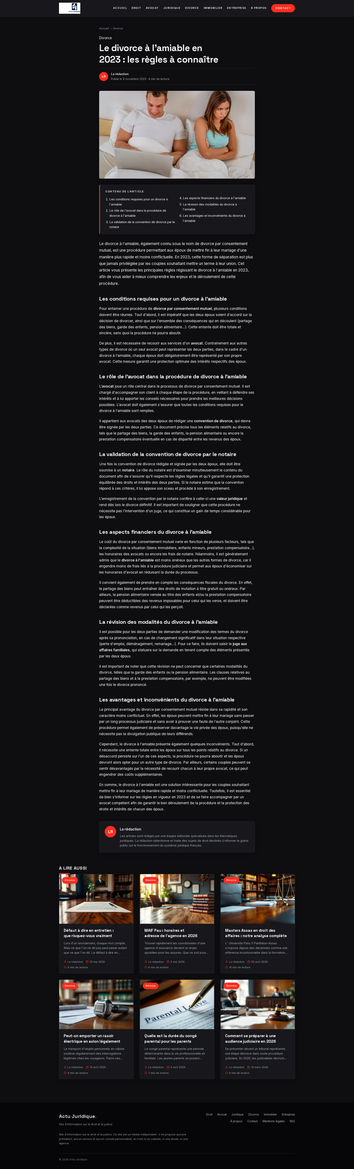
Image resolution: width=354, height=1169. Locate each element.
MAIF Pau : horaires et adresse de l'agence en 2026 (170, 933)
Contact (283, 8)
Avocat (152, 7)
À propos (259, 7)
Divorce (192, 7)
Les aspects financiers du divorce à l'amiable (214, 198)
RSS (292, 1121)
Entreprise (236, 7)
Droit (136, 7)
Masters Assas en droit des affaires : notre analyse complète (256, 933)
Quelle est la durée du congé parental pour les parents (170, 1038)
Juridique (172, 7)
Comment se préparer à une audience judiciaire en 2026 (250, 1038)
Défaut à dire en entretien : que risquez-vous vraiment (89, 933)
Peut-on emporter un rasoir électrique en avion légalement (92, 1038)
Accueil (120, 7)
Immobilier (213, 7)
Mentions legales (274, 1121)
